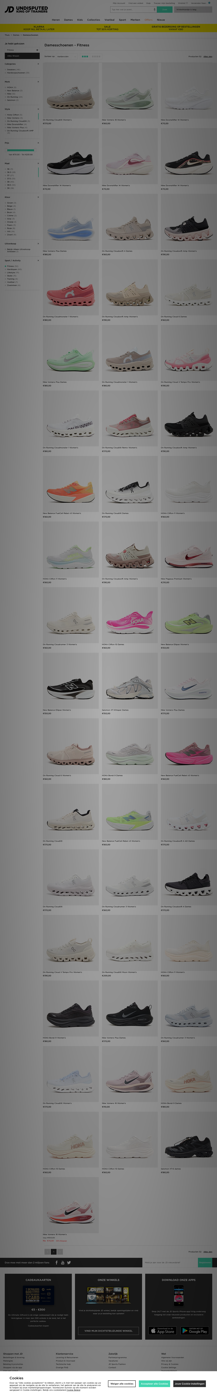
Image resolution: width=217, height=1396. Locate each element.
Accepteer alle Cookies (154, 1383)
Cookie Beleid (73, 1390)
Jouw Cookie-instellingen (189, 1383)
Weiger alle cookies (121, 1383)
